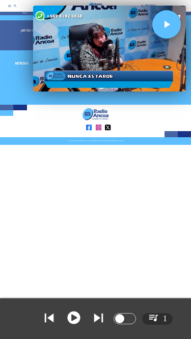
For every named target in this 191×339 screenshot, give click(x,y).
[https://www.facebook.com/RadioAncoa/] (89, 137)
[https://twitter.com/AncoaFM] (108, 137)
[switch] (125, 318)
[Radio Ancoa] (15, 9)
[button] (166, 24)
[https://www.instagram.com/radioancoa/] (98, 137)
